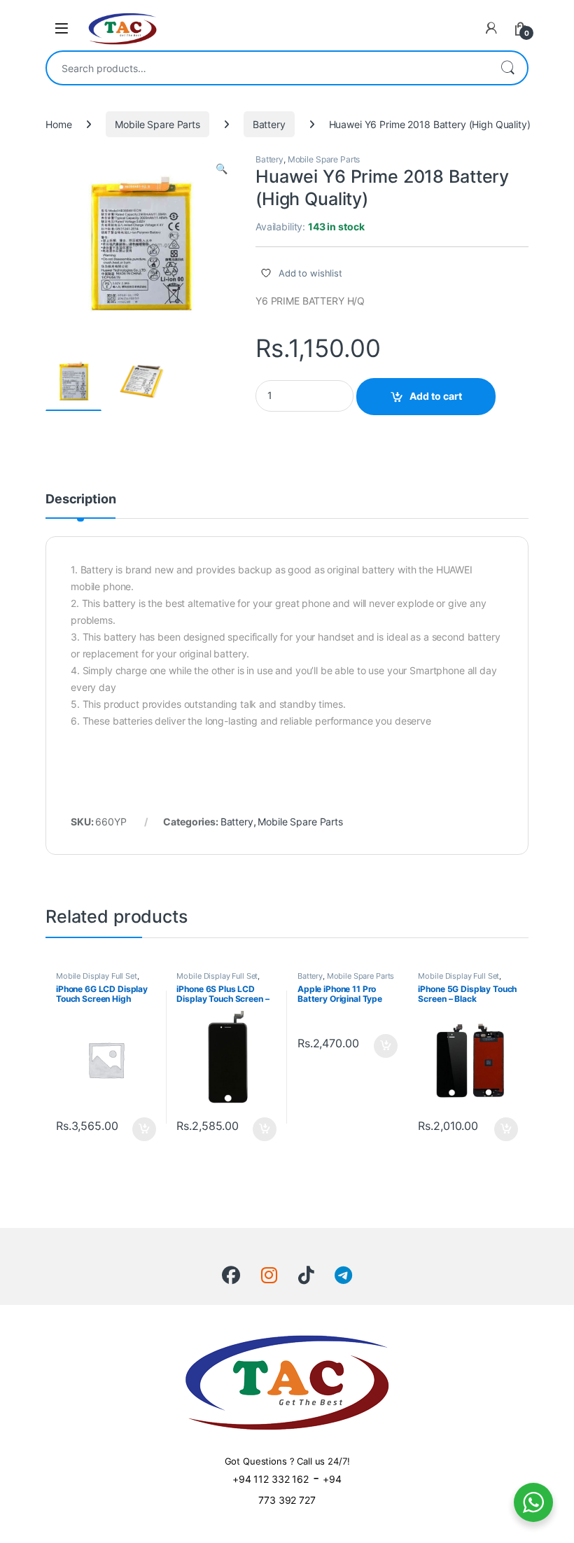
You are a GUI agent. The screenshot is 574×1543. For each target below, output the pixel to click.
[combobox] (267, 68)
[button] (221, 168)
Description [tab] (80, 499)
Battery (269, 124)
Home (58, 124)
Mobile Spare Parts (157, 124)
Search (507, 68)
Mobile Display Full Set (96, 976)
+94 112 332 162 (270, 1479)
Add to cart (436, 396)
